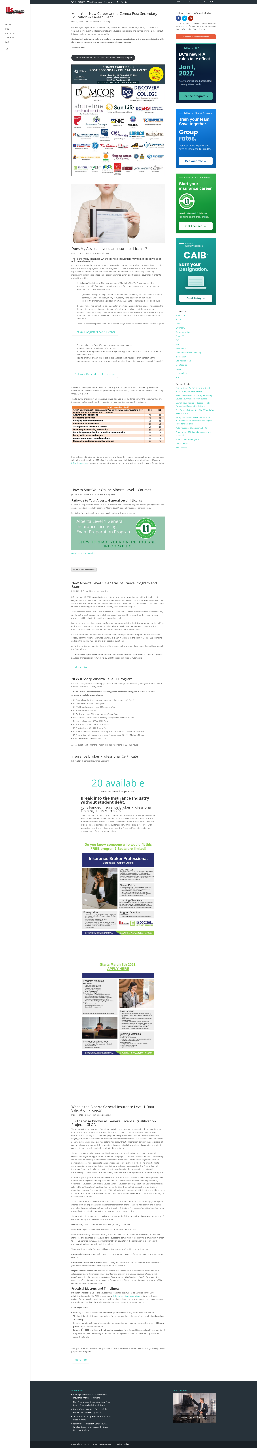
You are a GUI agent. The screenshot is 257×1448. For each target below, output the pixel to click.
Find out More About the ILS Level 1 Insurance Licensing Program (103, 57)
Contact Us (10, 33)
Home (8, 25)
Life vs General (182, 443)
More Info (81, 667)
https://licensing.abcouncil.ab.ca (128, 1296)
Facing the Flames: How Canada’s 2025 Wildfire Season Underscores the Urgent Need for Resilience (194, 420)
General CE (181, 348)
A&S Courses (181, 447)
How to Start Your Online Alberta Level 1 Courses (111, 489)
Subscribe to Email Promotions (196, 37)
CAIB (178, 323)
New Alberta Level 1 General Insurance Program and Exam (114, 585)
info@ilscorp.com (79, 463)
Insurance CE (182, 356)
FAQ (178, 2)
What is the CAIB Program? (188, 439)
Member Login (109, 2)
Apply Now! (118, 948)
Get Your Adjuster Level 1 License (95, 332)
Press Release (182, 373)
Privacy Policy (123, 1444)
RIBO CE (179, 377)
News (185, 2)
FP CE (178, 344)
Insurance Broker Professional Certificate (104, 756)
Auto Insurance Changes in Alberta (191, 428)
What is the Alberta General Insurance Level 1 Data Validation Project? (112, 1108)
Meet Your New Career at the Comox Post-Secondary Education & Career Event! (114, 15)
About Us (9, 38)
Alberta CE (180, 315)
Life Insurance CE (183, 360)
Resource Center (195, 2)
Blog (7, 29)
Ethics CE (180, 336)
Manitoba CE (181, 365)
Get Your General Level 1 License (95, 374)
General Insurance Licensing (97, 21)
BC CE (178, 319)
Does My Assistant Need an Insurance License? (109, 248)
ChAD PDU (180, 328)
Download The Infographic (83, 553)
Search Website (210, 2)
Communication (183, 332)
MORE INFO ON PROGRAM (84, 569)
